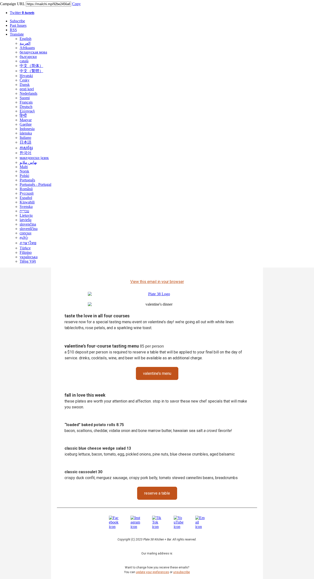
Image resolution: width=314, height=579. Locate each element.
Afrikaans (27, 48)
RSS (13, 30)
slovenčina (28, 224)
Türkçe (25, 248)
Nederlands (28, 93)
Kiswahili (27, 202)
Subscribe (17, 21)
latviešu (25, 220)
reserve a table (157, 493)
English (25, 39)
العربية (25, 43)
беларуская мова (33, 52)
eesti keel (27, 89)
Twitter (22, 13)
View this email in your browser (157, 281)
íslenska (26, 133)
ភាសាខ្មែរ (26, 148)
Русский (27, 193)
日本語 (25, 142)
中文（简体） (31, 66)
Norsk (24, 171)
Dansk (25, 84)
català (24, 61)
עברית (24, 211)
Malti (24, 167)
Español (26, 198)
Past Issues (18, 25)
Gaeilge (26, 124)
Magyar (26, 120)
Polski (24, 176)
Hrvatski (26, 76)
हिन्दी (23, 115)
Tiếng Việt (28, 261)
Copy (76, 4)
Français (26, 102)
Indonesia (27, 129)
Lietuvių (26, 215)
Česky (24, 80)
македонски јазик (34, 158)
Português (27, 180)
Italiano (25, 137)
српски (25, 233)
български (28, 56)
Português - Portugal (35, 184)
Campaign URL (12, 4)
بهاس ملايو (28, 162)
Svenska (26, 206)
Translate (17, 34)
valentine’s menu (157, 373)
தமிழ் (24, 237)
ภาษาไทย (28, 243)
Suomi (25, 98)
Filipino (26, 252)
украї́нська (29, 257)
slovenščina (29, 229)
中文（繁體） (31, 71)
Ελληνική (27, 111)
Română (26, 189)
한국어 (25, 153)
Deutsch (26, 107)
